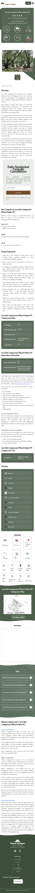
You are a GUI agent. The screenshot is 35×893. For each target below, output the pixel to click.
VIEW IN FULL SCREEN (18, 617)
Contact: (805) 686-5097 (17, 21)
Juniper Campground (7, 729)
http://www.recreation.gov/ (23, 384)
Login (28, 3)
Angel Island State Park (8, 800)
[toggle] (32, 3)
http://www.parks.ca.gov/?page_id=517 (17, 23)
